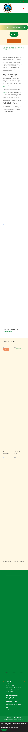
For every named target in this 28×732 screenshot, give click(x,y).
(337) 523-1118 (10, 685)
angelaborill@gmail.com (12, 698)
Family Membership (7, 333)
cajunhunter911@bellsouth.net (14, 687)
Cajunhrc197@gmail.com (12, 709)
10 (15, 672)
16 (22, 672)
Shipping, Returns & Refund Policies (10, 719)
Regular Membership (7, 331)
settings (16, 727)
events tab (5, 92)
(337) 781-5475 (10, 697)
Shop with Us (14, 41)
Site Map (13, 720)
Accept (4, 729)
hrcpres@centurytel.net (12, 693)
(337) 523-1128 (10, 703)
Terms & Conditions (17, 717)
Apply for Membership (16, 27)
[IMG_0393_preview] (14, 576)
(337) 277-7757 (10, 691)
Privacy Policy (21, 719)
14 (20, 672)
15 (21, 672)
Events (14, 34)
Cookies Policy (8, 717)
